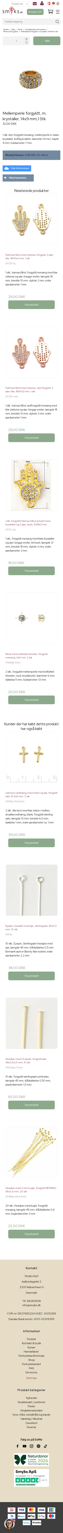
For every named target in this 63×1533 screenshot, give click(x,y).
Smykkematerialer (31, 1410)
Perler (31, 1406)
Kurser (31, 1347)
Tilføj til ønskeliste (17, 178)
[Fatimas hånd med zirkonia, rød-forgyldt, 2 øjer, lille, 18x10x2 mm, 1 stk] (31, 355)
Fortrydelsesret (31, 1364)
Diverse (31, 1427)
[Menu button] (57, 11)
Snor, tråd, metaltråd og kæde (31, 1414)
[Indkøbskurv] (50, 12)
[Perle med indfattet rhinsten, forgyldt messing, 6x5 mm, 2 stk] (31, 621)
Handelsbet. (31, 1351)
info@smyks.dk (31, 1305)
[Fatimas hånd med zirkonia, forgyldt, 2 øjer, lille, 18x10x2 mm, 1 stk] (31, 222)
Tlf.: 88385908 (31, 1301)
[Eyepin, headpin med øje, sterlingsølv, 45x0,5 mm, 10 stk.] (31, 893)
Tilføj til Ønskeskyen (19, 168)
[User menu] (42, 4)
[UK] (57, 3)
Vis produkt (31, 304)
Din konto (31, 1372)
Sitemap (31, 1378)
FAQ (31, 1368)
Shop (31, 1360)
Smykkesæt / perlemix (31, 1402)
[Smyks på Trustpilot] (31, 1478)
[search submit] (57, 22)
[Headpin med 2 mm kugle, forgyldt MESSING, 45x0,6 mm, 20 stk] (31, 1155)
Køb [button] (47, 41)
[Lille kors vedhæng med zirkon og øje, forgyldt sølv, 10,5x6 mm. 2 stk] (31, 759)
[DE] (53, 3)
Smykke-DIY (35, 11)
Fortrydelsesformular (31, 1356)
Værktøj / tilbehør (31, 1419)
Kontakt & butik (31, 1343)
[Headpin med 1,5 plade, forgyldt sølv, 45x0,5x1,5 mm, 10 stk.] (31, 1026)
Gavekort (31, 1423)
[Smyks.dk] (13, 12)
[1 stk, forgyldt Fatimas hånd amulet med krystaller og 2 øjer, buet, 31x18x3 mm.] (31, 488)
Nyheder (31, 1398)
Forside (31, 1339)
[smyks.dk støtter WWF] (31, 1459)
